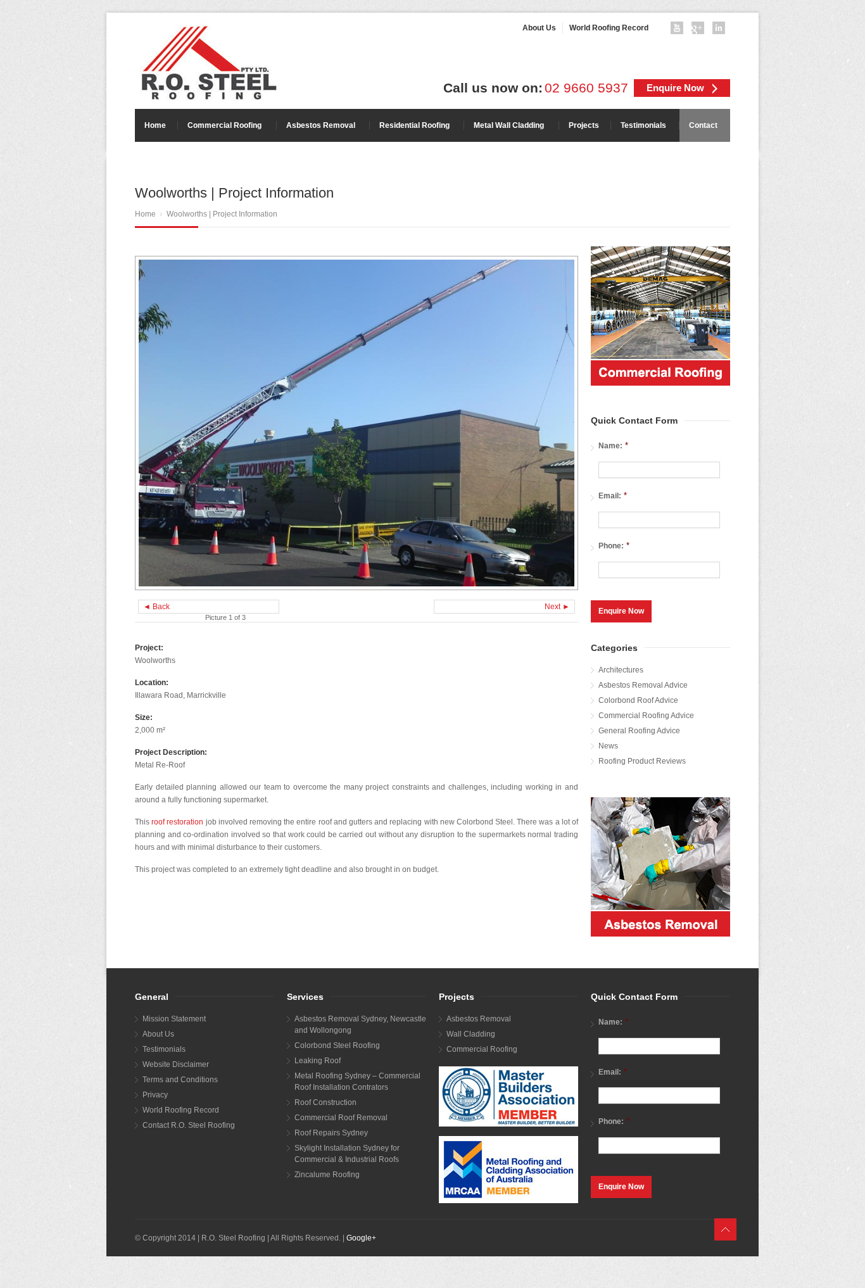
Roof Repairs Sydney (331, 1132)
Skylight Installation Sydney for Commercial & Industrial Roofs (347, 1154)
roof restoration (177, 822)
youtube (679, 30)
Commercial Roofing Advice (646, 715)
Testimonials (164, 1049)
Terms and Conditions (180, 1079)
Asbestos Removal (478, 1018)
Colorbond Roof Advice (638, 700)
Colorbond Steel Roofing (337, 1045)
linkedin (721, 30)
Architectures (620, 670)
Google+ (361, 1238)
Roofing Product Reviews (642, 761)
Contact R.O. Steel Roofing (188, 1125)
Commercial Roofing (481, 1049)
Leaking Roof (317, 1060)
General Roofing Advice (639, 730)
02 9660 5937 (586, 88)
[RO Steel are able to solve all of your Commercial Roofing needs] (660, 316)
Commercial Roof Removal (341, 1117)
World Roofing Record (180, 1110)
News (608, 746)
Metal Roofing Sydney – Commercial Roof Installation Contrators (357, 1081)
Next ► (557, 606)
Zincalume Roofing (327, 1174)
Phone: (613, 545)
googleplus (700, 30)
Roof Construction (325, 1102)
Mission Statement (174, 1018)
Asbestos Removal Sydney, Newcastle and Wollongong (360, 1024)
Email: (612, 495)
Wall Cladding (470, 1034)
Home (145, 214)
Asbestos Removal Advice (643, 685)
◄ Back (156, 606)
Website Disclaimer (175, 1064)
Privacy (155, 1094)
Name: (613, 445)
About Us (158, 1034)
